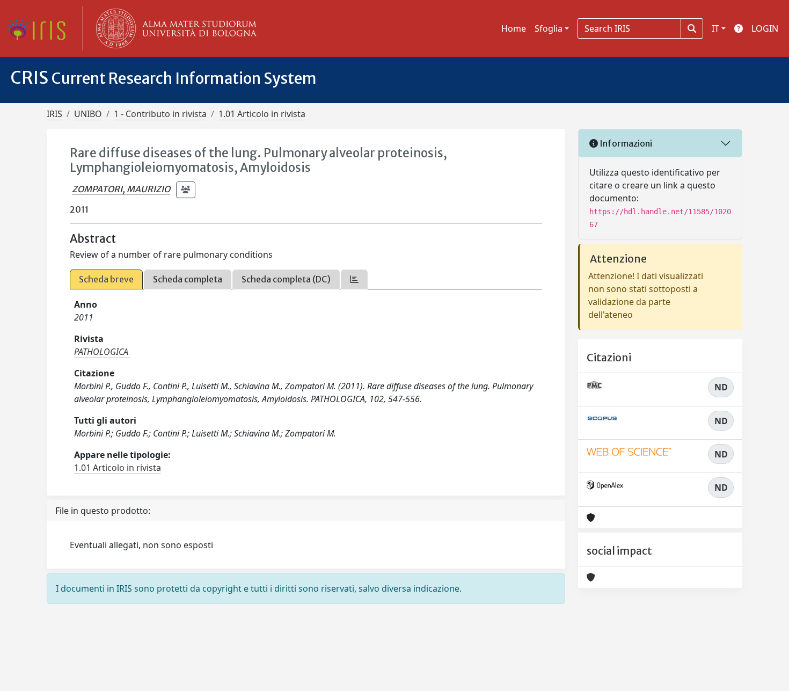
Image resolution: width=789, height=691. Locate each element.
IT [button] (715, 28)
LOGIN (764, 28)
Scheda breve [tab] (106, 279)
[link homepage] (40, 28)
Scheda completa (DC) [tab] (286, 279)
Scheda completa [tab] (187, 279)
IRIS (54, 114)
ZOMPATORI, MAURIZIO (121, 189)
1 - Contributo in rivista (160, 114)
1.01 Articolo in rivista (261, 114)
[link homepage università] (174, 28)
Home (513, 28)
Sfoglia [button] (548, 28)
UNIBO (88, 114)
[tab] (354, 279)
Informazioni (625, 143)
